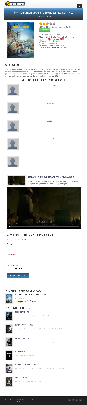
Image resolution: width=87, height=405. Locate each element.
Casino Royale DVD (22, 338)
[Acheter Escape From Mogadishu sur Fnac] (31, 301)
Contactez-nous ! (9, 402)
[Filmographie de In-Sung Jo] (13, 109)
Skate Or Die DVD (21, 377)
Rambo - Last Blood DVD (24, 325)
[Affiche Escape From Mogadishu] (20, 40)
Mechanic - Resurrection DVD (26, 364)
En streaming (45, 30)
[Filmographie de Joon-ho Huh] (13, 127)
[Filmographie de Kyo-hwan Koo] (13, 145)
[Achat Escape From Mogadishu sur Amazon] (21, 301)
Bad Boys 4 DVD (20, 351)
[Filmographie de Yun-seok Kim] (13, 91)
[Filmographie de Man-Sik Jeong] (13, 162)
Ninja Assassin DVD (22, 312)
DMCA (18, 402)
